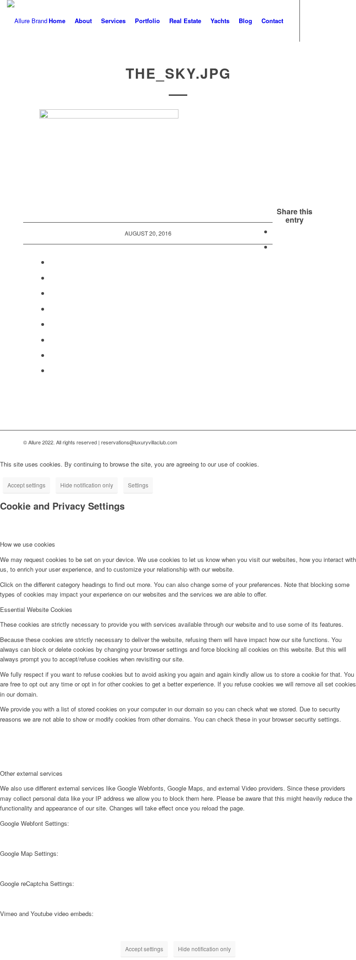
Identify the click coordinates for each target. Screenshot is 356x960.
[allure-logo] (27, 21)
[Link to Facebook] (314, 20)
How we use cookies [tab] (27, 544)
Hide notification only (86, 485)
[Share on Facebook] (275, 231)
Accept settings (26, 485)
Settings (138, 485)
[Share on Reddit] (52, 355)
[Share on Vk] (52, 339)
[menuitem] (57, 21)
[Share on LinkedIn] (52, 308)
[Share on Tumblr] (52, 324)
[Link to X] (342, 20)
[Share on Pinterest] (52, 293)
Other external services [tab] (31, 773)
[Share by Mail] (52, 370)
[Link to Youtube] (328, 20)
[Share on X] (275, 246)
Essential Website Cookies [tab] (36, 609)
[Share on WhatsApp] (52, 277)
